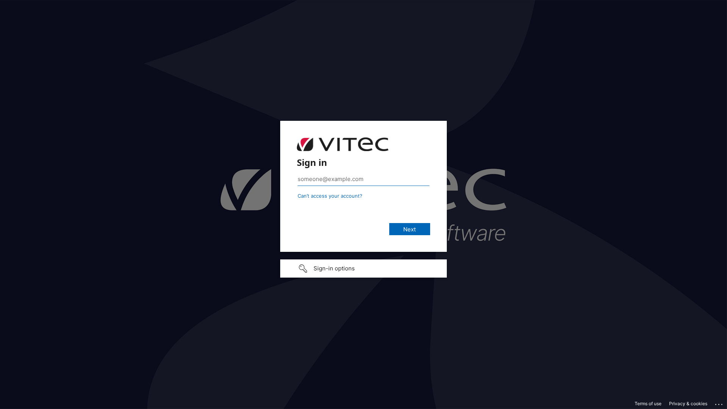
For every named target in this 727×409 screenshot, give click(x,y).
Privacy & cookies (688, 403)
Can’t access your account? (330, 196)
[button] (363, 268)
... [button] (719, 402)
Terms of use (648, 403)
